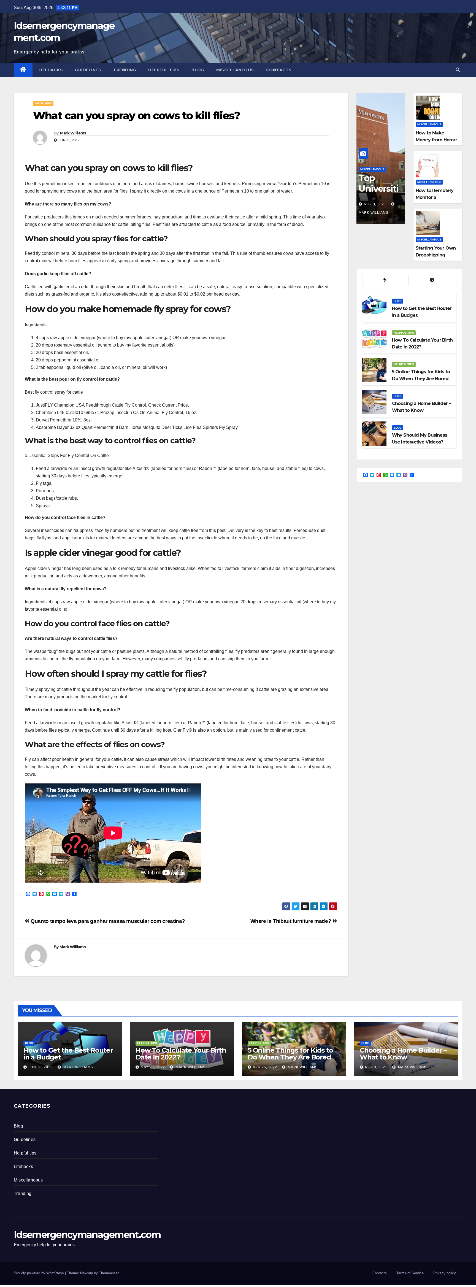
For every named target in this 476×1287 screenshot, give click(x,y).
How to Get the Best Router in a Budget (68, 1053)
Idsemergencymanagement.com (87, 1234)
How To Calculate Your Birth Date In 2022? (181, 1053)
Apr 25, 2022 (265, 1067)
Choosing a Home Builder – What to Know (403, 1053)
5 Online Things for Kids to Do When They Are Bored (290, 1053)
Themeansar (108, 1273)
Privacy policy (444, 1273)
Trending (124, 69)
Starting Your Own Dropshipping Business (436, 254)
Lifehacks (51, 69)
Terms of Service (410, 1273)
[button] (458, 69)
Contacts (279, 69)
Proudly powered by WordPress (39, 1273)
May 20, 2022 (153, 1067)
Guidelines (88, 69)
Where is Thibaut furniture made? (291, 921)
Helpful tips (163, 69)
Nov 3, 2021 (375, 204)
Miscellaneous (235, 69)
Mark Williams (73, 133)
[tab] (385, 280)
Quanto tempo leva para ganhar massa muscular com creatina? (107, 921)
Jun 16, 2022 (41, 1067)
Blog (197, 69)
